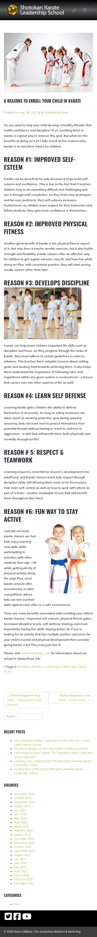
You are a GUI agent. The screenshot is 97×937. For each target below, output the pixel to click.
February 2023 (23, 830)
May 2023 (20, 818)
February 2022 (23, 879)
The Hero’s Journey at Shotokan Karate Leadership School (50, 748)
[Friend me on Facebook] (17, 918)
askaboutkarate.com (35, 653)
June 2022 (20, 863)
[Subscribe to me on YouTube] (26, 918)
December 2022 (24, 839)
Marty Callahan (23, 931)
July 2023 (20, 810)
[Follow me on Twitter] (8, 918)
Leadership (51, 666)
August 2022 (22, 855)
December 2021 (24, 883)
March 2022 (21, 875)
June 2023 (20, 814)
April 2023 (20, 822)
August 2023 (22, 806)
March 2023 (21, 826)
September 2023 (24, 802)
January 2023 (22, 834)
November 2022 (24, 843)
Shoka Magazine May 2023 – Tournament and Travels (24, 700)
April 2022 (20, 871)
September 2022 (24, 851)
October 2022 (22, 847)
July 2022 (20, 859)
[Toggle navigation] (85, 10)
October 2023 (22, 798)
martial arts (69, 666)
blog (17, 904)
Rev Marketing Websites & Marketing (57, 931)
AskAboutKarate (57, 112)
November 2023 (24, 794)
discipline (23, 666)
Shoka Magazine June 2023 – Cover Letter (74, 697)
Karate (36, 666)
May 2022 (20, 867)
